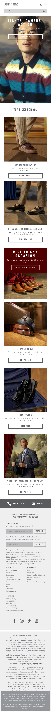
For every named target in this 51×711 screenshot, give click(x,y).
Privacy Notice (34, 698)
